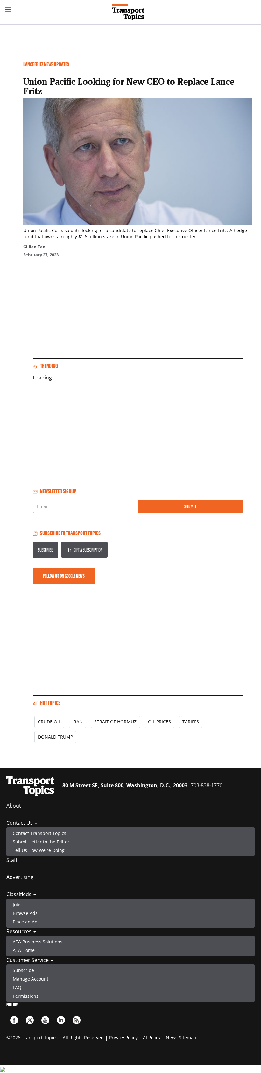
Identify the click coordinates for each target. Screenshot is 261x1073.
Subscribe (45, 550)
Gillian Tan (34, 247)
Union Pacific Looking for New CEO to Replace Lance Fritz (128, 86)
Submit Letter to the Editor (41, 842)
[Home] (130, 12)
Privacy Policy (123, 1038)
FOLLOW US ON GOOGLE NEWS (64, 576)
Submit (190, 506)
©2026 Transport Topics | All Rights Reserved (55, 1038)
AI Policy (151, 1038)
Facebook (14, 1020)
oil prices (159, 722)
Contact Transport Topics (39, 833)
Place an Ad (25, 922)
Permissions (26, 996)
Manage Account (30, 979)
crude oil (49, 722)
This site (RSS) (77, 1020)
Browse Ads (25, 913)
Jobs (17, 905)
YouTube (45, 1020)
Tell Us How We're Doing (39, 850)
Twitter (30, 1020)
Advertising (19, 877)
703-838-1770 (206, 785)
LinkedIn (61, 1020)
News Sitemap (181, 1038)
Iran (77, 722)
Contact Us (20, 822)
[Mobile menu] (8, 9)
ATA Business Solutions (37, 942)
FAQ (17, 987)
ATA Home (24, 950)
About (13, 805)
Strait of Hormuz (115, 722)
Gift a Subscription (88, 550)
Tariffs (190, 722)
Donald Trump (55, 737)
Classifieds (19, 894)
